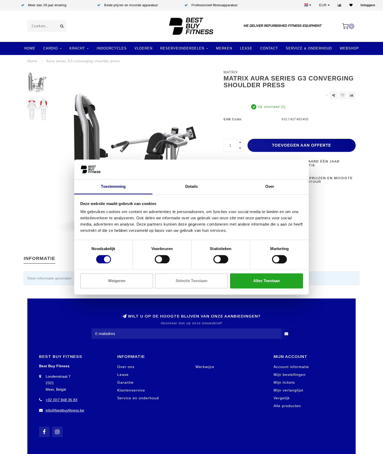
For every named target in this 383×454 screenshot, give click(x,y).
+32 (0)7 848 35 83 (61, 400)
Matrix (231, 72)
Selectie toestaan (191, 281)
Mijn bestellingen (290, 374)
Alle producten (287, 406)
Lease (246, 48)
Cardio (50, 48)
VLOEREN (143, 48)
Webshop (349, 48)
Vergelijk (282, 398)
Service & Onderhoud (309, 48)
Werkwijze (204, 367)
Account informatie (291, 367)
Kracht (77, 48)
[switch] (162, 259)
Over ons (125, 367)
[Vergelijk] (340, 5)
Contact (269, 48)
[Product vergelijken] (352, 95)
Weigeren (116, 281)
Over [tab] (269, 186)
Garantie (125, 382)
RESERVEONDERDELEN (182, 48)
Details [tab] (191, 186)
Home (29, 48)
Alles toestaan (266, 281)
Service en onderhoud (138, 398)
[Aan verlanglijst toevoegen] (343, 95)
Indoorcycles (112, 48)
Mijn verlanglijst (288, 390)
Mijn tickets (284, 382)
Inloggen (368, 5)
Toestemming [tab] (113, 186)
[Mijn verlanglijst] (351, 5)
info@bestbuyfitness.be (65, 410)
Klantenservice (131, 390)
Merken (224, 48)
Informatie (39, 258)
